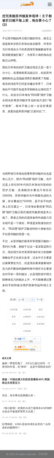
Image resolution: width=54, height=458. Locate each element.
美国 (40, 309)
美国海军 (27, 324)
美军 (14, 316)
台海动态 (40, 316)
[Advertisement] (27, 142)
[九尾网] (27, 4)
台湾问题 (14, 309)
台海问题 (27, 309)
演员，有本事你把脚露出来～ (19, 395)
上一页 (21, 300)
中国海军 (27, 331)
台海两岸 (27, 316)
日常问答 (43, 454)
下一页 (40, 300)
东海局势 (40, 324)
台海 (14, 324)
